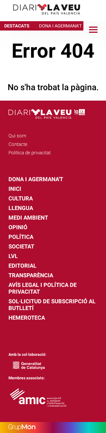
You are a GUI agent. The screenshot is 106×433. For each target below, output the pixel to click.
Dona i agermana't (35, 179)
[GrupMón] (53, 427)
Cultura (20, 198)
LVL (13, 256)
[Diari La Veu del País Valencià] (42, 17)
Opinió (17, 227)
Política (20, 236)
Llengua (20, 208)
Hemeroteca (26, 317)
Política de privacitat (29, 152)
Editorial (22, 265)
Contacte (17, 144)
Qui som (17, 135)
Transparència (30, 275)
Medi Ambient (28, 217)
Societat (21, 246)
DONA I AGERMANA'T (60, 26)
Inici (14, 188)
